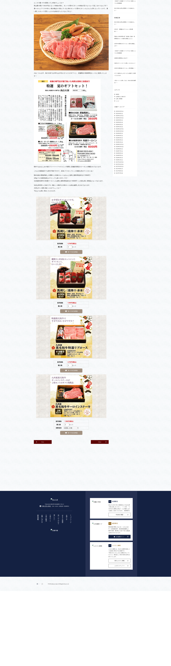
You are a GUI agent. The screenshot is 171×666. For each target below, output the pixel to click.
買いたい (54, 571)
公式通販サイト (120, 590)
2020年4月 (118, 178)
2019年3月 (118, 193)
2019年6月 (118, 187)
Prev (42, 495)
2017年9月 (118, 222)
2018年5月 (118, 209)
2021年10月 (119, 164)
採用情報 (38, 571)
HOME (36, 17)
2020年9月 (118, 173)
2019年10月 (119, 184)
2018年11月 (119, 198)
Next (99, 495)
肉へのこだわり (58, 573)
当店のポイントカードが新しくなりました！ (125, 116)
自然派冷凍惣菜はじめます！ (121, 111)
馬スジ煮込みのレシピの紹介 (121, 35)
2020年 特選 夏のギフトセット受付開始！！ (125, 121)
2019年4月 (118, 191)
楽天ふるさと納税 (120, 614)
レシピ (117, 154)
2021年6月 (118, 167)
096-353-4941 (46, 560)
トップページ (71, 572)
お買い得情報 (119, 152)
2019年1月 (118, 195)
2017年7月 (118, 226)
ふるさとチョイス (120, 619)
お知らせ (67, 571)
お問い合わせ (42, 572)
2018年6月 (118, 206)
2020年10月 (119, 171)
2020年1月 (118, 180)
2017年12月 (119, 215)
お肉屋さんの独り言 (120, 150)
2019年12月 (119, 182)
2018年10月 (119, 200)
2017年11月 (119, 217)
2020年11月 (119, 169)
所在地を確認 (119, 568)
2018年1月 (118, 213)
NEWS (36, 29)
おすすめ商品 (62, 572)
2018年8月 (118, 202)
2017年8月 (118, 224)
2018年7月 (118, 204)
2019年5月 (118, 189)
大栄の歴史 (46, 571)
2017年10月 (119, 220)
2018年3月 (118, 211)
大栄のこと (50, 571)
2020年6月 (118, 175)
